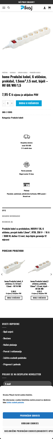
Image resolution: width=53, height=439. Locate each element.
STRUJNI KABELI (22, 72)
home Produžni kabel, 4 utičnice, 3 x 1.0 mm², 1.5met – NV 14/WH (14, 284)
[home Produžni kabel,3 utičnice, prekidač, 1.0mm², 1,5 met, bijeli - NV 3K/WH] (39, 267)
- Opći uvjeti (7, 331)
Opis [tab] (4, 210)
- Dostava (6, 338)
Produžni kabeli (35, 72)
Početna (5, 72)
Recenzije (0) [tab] (7, 221)
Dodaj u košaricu (29, 103)
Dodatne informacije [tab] (11, 216)
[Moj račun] (44, 8)
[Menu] (4, 7)
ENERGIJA (13, 72)
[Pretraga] (8, 7)
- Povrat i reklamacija (12, 351)
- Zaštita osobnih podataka (14, 358)
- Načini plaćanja (9, 344)
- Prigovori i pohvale (11, 364)
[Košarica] (49, 8)
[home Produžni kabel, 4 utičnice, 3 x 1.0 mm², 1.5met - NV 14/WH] (13, 267)
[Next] (51, 280)
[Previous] (2, 280)
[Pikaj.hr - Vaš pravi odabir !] (26, 7)
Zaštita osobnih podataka (15, 402)
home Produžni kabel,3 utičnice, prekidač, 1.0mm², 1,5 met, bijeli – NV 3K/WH (39, 285)
